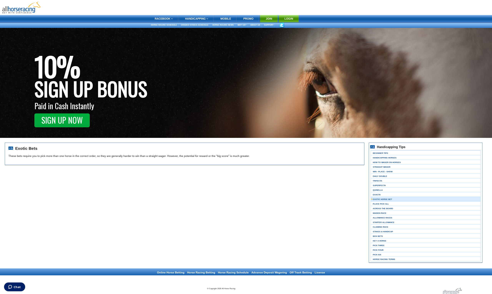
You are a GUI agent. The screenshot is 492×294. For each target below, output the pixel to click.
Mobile (225, 18)
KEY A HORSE (379, 241)
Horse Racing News (223, 25)
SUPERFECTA (379, 185)
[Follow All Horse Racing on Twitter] (281, 25)
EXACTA (377, 195)
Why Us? (242, 25)
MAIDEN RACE (379, 213)
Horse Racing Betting (201, 272)
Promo (248, 18)
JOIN (269, 18)
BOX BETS (378, 236)
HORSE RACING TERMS (384, 259)
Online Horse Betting (170, 272)
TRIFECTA (377, 181)
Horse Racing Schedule (164, 25)
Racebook (162, 18)
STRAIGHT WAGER (381, 167)
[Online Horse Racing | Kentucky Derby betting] (22, 7)
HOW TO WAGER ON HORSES (387, 162)
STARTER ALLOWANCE (383, 222)
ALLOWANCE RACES (382, 218)
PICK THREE (379, 245)
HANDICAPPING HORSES (384, 158)
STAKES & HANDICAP (383, 232)
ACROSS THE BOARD (383, 208)
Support (268, 25)
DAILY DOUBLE (380, 176)
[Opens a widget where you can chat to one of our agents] (14, 287)
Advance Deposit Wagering (269, 272)
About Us (255, 25)
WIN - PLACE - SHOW (382, 172)
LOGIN (288, 18)
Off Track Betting (301, 272)
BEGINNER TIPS (380, 153)
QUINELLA (378, 190)
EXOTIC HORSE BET (382, 199)
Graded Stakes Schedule (195, 25)
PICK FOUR (378, 250)
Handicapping (195, 18)
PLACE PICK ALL (381, 204)
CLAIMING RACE (380, 227)
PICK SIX (377, 255)
